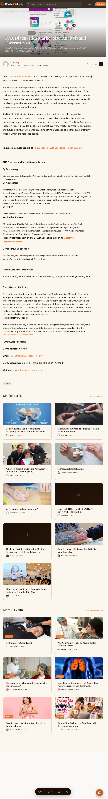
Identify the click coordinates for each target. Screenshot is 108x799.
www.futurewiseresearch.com (28, 370)
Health (12, 11)
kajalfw (14, 63)
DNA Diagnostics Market (19, 76)
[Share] (66, 792)
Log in (89, 4)
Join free (100, 4)
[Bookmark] (59, 792)
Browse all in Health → (94, 610)
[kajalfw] (6, 64)
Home (5, 11)
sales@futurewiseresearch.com (18, 334)
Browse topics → (96, 396)
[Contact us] (99, 792)
